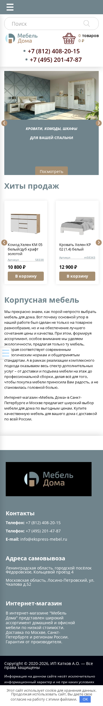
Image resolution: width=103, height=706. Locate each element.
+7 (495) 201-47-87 (56, 59)
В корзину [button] (26, 276)
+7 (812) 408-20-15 (54, 51)
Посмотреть (51, 171)
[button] (4, 123)
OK (85, 699)
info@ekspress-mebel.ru (43, 539)
